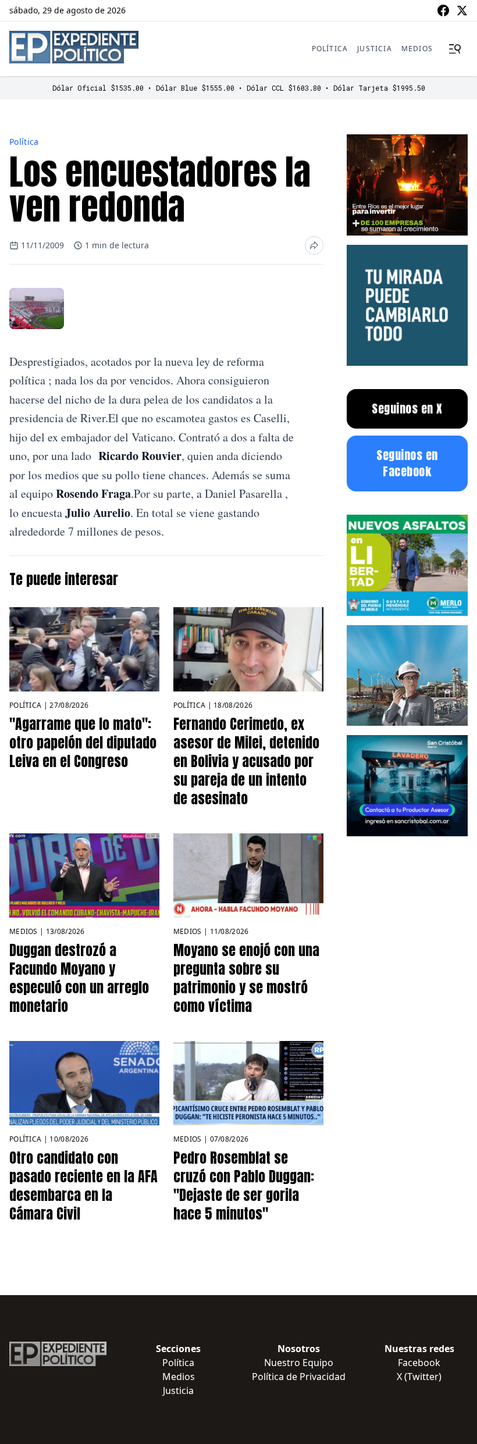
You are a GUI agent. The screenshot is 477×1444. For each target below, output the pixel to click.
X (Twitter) (419, 1376)
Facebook (419, 1362)
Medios (417, 49)
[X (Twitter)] (462, 10)
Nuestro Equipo (298, 1362)
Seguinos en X (407, 409)
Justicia (374, 49)
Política (330, 49)
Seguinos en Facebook (407, 463)
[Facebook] (443, 10)
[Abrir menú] (455, 49)
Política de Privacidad (299, 1376)
